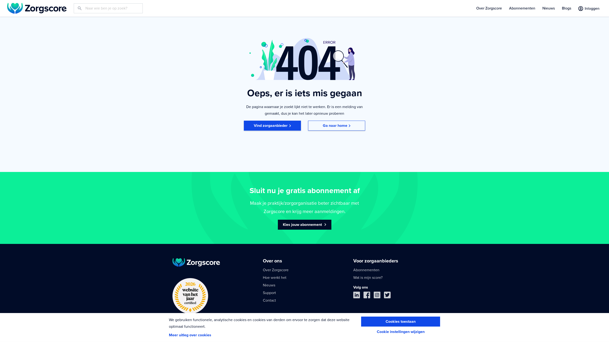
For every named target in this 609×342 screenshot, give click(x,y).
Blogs (566, 8)
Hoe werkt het (274, 277)
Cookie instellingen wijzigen (401, 331)
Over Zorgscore (489, 8)
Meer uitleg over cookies (190, 335)
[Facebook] (366, 296)
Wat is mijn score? (368, 277)
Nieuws (548, 8)
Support (269, 292)
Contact (269, 300)
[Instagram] (377, 296)
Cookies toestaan (401, 321)
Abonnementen (522, 8)
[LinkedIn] (356, 296)
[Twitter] (387, 296)
